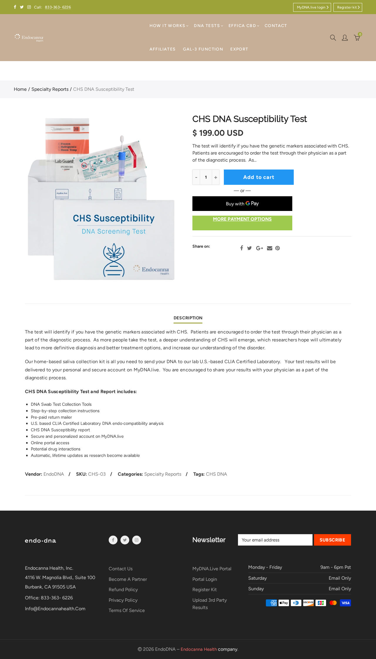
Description (188, 318)
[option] (101, 199)
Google (259, 248)
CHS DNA (216, 474)
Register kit (347, 7)
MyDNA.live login (311, 7)
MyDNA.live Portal (211, 568)
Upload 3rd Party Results (209, 604)
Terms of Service (127, 610)
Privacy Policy (123, 600)
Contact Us (120, 568)
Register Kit (204, 589)
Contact (276, 25)
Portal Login (204, 579)
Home (20, 89)
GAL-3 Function (203, 49)
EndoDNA (53, 474)
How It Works (168, 25)
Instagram (136, 540)
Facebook (241, 248)
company (209, 649)
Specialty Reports (49, 89)
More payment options (242, 219)
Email (269, 248)
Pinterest (277, 248)
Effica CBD (242, 25)
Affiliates (163, 49)
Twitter (249, 248)
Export (239, 49)
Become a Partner (128, 579)
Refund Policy (123, 589)
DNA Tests (207, 25)
